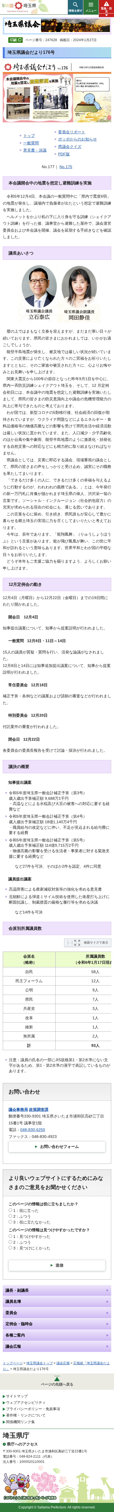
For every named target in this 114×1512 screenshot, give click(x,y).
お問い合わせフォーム (59, 1146)
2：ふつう (22, 1216)
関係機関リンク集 (20, 1422)
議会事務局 (18, 1109)
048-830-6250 (32, 1129)
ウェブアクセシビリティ (26, 1402)
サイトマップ (17, 1396)
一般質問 (31, 143)
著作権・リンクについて (26, 1415)
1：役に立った (26, 1210)
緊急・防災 (106, 10)
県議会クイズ (69, 146)
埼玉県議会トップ (39, 1363)
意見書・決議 (34, 150)
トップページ (13, 1363)
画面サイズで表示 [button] (96, 942)
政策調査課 (38, 1109)
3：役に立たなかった (31, 1222)
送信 (59, 1265)
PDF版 (64, 154)
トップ (29, 135)
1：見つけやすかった (31, 1236)
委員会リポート (71, 132)
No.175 (65, 167)
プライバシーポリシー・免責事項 (33, 1409)
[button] (75, 7)
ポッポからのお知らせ (77, 139)
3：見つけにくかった (31, 1248)
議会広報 (63, 1363)
